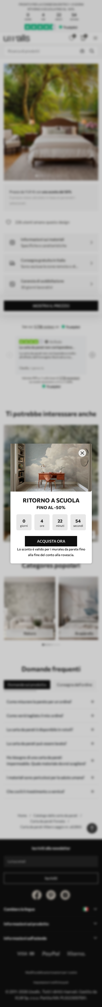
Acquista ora (51, 541)
